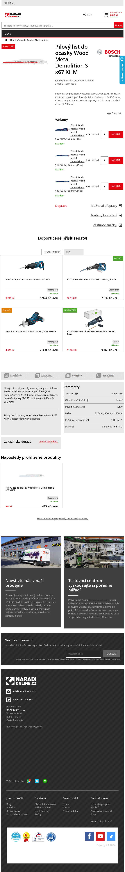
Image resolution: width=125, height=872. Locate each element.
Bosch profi (70, 83)
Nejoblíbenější (52, 252)
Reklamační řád (42, 807)
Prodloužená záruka (16, 814)
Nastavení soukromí (101, 821)
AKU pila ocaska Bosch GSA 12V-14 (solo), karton (31, 331)
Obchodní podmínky (45, 804)
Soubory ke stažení (104, 215)
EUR (89, 14)
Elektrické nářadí (17, 40)
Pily (68, 252)
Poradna (10, 807)
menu (8, 33)
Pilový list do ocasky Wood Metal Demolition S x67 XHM (30, 489)
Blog (8, 804)
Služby (37, 814)
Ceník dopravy (42, 810)
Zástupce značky (105, 225)
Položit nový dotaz (48, 441)
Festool (115, 341)
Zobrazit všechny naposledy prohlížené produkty (62, 518)
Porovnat (116, 113)
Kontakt (66, 807)
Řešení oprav (13, 810)
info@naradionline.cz (24, 691)
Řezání (30, 40)
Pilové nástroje (41, 40)
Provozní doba (70, 810)
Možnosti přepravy (104, 206)
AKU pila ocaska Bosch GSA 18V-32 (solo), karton (92, 279)
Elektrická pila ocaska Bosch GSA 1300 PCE (28, 279)
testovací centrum (99, 599)
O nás (65, 804)
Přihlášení (9, 3)
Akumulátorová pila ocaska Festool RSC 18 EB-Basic (91, 332)
